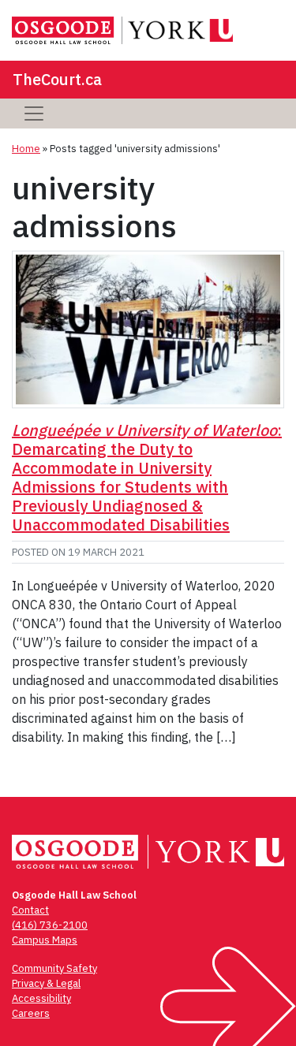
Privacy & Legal (46, 983)
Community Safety (54, 968)
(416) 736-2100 (50, 925)
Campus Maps (44, 940)
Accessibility (41, 998)
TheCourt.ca (57, 79)
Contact (30, 910)
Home (26, 148)
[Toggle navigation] (34, 113)
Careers (31, 1013)
